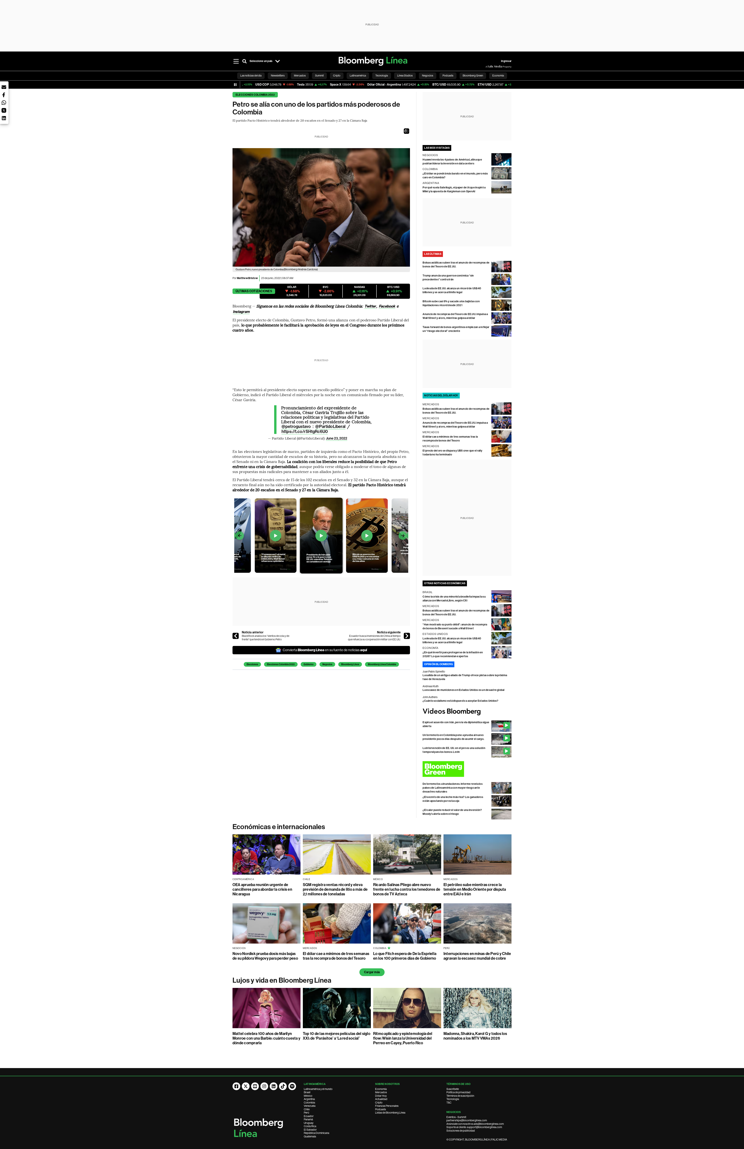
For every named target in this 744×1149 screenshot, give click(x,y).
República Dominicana (316, 1132)
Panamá (308, 1119)
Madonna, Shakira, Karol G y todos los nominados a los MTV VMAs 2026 (475, 1036)
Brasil (307, 1092)
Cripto (378, 1102)
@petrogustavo (296, 426)
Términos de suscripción (460, 1095)
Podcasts (380, 1109)
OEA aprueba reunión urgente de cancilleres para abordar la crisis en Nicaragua (262, 889)
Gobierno (308, 664)
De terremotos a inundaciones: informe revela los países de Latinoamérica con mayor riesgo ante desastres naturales (453, 787)
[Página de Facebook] (236, 1086)
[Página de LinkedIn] (273, 1086)
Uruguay (308, 1122)
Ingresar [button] (506, 61)
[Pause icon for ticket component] (235, 84)
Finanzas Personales (387, 1105)
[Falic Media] (488, 66)
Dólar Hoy (381, 1095)
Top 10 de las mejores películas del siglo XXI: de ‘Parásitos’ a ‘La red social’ (336, 1036)
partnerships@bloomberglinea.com (466, 1120)
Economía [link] (498, 75)
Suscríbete (452, 1089)
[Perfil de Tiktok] (283, 1086)
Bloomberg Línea (350, 664)
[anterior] (235, 636)
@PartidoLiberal (330, 426)
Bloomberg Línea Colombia (382, 664)
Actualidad (381, 1099)
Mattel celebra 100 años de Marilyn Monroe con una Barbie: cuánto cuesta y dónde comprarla (266, 1038)
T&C (448, 1102)
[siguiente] (407, 636)
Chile (307, 1109)
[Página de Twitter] (246, 1086)
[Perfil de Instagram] (264, 1086)
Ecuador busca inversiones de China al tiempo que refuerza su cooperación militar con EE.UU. (374, 637)
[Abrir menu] (235, 61)
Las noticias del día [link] (251, 75)
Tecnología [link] (381, 75)
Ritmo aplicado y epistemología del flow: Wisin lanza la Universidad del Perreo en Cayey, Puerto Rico (402, 1038)
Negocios (327, 664)
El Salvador (310, 1129)
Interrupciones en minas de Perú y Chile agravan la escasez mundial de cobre (477, 956)
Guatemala (310, 1136)
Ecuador (309, 1116)
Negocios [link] (427, 75)
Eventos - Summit (456, 1117)
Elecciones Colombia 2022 (255, 94)
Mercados (381, 1092)
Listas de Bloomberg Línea (390, 1112)
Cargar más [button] (372, 972)
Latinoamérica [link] (358, 75)
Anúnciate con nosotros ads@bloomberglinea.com (475, 1123)
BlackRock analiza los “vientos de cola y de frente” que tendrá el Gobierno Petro (265, 637)
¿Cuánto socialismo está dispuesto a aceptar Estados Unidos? (460, 700)
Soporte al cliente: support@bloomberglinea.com (474, 1127)
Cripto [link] (336, 75)
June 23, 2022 (336, 438)
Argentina (309, 1099)
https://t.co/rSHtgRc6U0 (305, 431)
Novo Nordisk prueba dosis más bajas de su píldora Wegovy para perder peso (265, 956)
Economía (381, 1089)
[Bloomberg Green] (467, 769)
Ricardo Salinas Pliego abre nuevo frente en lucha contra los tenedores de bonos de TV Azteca (406, 889)
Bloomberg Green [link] (473, 75)
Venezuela (309, 1105)
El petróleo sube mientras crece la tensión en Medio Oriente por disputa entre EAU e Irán (474, 889)
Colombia (309, 1102)
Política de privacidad (458, 1092)
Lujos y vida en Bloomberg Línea (281, 980)
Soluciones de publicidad (460, 1130)
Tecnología (452, 1099)
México (308, 1095)
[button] (406, 131)
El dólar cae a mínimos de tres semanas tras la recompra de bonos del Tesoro (336, 956)
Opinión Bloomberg (438, 664)
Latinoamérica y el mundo (318, 1089)
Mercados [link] (300, 75)
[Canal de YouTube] (255, 1086)
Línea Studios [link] (405, 75)
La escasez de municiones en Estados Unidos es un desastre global (463, 690)
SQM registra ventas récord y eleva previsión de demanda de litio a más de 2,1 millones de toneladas (335, 889)
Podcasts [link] (448, 75)
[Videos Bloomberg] (467, 712)
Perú (306, 1112)
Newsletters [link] (278, 75)
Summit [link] (319, 75)
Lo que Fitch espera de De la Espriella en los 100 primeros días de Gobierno (404, 956)
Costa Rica (310, 1126)
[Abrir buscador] (244, 61)
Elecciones (252, 664)
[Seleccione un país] (277, 61)
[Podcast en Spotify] (292, 1086)
